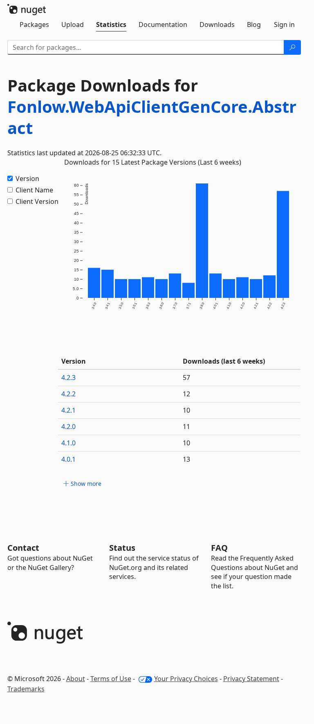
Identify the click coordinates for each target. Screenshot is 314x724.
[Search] (292, 47)
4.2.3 (68, 377)
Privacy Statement (251, 678)
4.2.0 (68, 426)
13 (186, 459)
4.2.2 (68, 393)
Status (122, 547)
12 (186, 393)
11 (186, 426)
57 (186, 377)
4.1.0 (68, 442)
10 (186, 410)
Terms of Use (110, 678)
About (75, 678)
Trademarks (26, 688)
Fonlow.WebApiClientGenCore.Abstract (151, 117)
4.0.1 (68, 459)
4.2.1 (68, 410)
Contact (23, 547)
